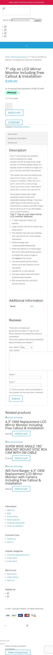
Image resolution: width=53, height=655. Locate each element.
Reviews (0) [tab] (12, 142)
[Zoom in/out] (1, 640)
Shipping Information (16, 523)
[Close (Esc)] (8, 640)
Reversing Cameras (20, 57)
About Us (11, 510)
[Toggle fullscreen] (3, 640)
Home (7, 57)
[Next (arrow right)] (3, 643)
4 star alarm (12, 561)
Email (12, 382)
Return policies (13, 520)
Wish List (10, 580)
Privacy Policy (12, 516)
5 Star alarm (12, 558)
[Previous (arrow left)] (1, 643)
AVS (31, 306)
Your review (14, 350)
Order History (12, 577)
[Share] (6, 640)
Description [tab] (12, 134)
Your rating (14, 347)
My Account (12, 574)
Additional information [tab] (17, 138)
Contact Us (11, 539)
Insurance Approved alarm (18, 555)
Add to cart (14, 112)
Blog (9, 513)
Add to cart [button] (21, 433)
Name (12, 374)
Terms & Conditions (15, 526)
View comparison (18, 652)
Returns (10, 542)
